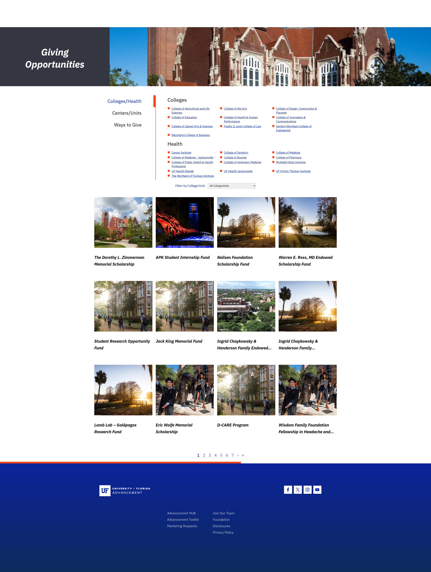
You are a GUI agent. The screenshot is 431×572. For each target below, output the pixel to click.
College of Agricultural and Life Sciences (190, 110)
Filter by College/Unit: (190, 186)
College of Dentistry (236, 152)
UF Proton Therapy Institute (293, 171)
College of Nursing (235, 157)
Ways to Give (128, 125)
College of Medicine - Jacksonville (192, 157)
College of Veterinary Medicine (242, 162)
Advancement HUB (181, 513)
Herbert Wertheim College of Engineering (294, 128)
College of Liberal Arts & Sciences (192, 126)
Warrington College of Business (191, 135)
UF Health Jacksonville (238, 171)
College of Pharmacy (289, 157)
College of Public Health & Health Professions (192, 164)
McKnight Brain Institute (291, 162)
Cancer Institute (181, 152)
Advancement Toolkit (183, 519)
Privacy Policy (223, 532)
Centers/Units (127, 113)
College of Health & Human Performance (241, 119)
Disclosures (221, 526)
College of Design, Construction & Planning (296, 110)
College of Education (184, 117)
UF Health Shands (183, 171)
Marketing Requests (182, 526)
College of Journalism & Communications (291, 119)
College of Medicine (288, 152)
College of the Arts (235, 108)
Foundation (221, 519)
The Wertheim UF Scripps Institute (193, 176)
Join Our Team (224, 513)
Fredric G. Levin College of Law (242, 126)
